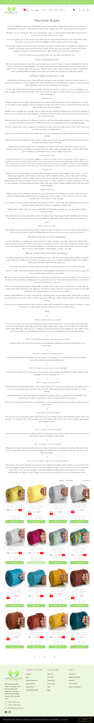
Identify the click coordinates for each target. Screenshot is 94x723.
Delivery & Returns (74, 677)
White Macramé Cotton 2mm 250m (14, 549)
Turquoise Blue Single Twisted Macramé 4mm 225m (15, 591)
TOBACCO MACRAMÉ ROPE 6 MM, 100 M (58, 590)
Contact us (72, 674)
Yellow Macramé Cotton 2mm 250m (14, 506)
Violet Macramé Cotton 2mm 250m (36, 549)
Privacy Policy (73, 683)
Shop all (28, 674)
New (27, 677)
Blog (48, 690)
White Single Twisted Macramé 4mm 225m (57, 507)
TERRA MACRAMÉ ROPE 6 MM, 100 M (15, 633)
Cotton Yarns (30, 687)
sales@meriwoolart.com (15, 708)
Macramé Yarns (30, 683)
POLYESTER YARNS (32, 690)
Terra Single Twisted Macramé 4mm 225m (79, 591)
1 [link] (34, 657)
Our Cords (50, 677)
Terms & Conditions (75, 687)
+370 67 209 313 (14, 702)
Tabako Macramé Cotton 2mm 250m (57, 633)
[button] (38, 10)
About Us (50, 674)
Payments (72, 680)
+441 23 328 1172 (14, 705)
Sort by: (61, 480)
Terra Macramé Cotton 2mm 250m (36, 633)
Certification (51, 680)
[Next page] (59, 657)
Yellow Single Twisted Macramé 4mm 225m (36, 507)
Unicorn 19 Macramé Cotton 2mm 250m (79, 550)
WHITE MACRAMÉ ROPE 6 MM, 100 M (79, 506)
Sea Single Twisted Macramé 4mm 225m (79, 633)
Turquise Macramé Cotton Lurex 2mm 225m (36, 591)
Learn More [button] (64, 719)
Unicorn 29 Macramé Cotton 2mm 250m (58, 550)
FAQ (48, 687)
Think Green (51, 683)
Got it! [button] (85, 719)
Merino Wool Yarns (32, 680)
